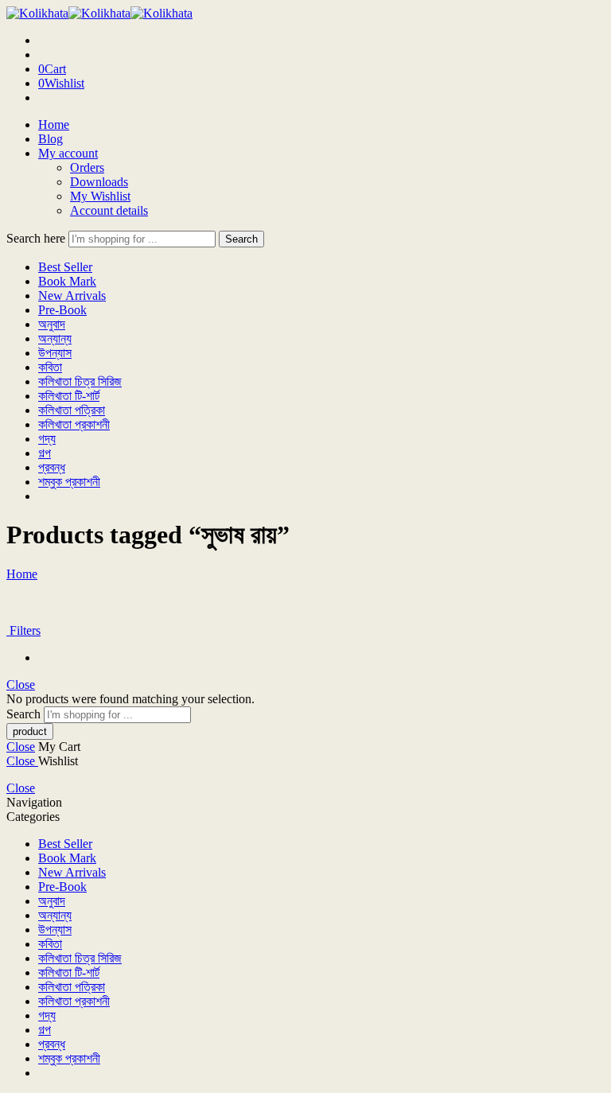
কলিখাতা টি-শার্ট (68, 396)
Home (53, 124)
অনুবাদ (51, 324)
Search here (37, 238)
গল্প (44, 453)
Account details (109, 210)
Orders (87, 167)
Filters (23, 630)
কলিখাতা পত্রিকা (71, 410)
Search (241, 239)
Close (20, 684)
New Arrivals (72, 295)
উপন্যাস (55, 353)
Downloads (99, 182)
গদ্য (47, 438)
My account (68, 153)
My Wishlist (100, 196)
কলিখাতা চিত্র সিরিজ (80, 381)
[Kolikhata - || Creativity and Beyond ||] (99, 13)
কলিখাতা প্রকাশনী (74, 424)
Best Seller (65, 267)
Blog (50, 139)
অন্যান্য (55, 338)
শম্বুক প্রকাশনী (69, 481)
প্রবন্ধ (51, 467)
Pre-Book (62, 310)
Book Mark (67, 281)
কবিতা (50, 367)
